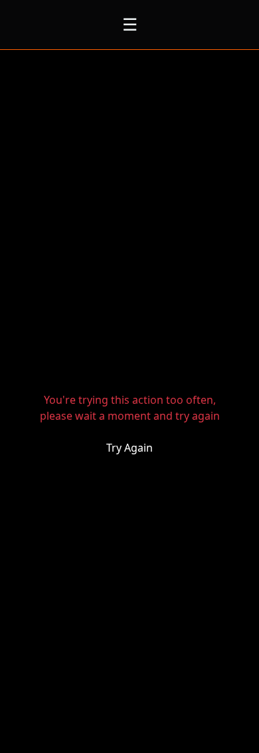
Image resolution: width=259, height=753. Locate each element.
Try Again (129, 447)
